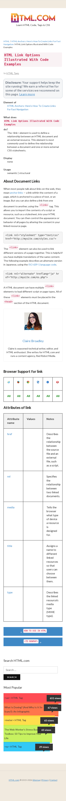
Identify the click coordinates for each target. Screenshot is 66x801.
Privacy (45, 780)
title (9, 545)
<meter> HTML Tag (15, 720)
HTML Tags (12, 73)
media (10, 507)
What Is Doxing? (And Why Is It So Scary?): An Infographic (23, 709)
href (9, 434)
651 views (55, 698)
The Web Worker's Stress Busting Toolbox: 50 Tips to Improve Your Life (23, 734)
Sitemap (36, 780)
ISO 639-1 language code (42, 264)
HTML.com (14, 780)
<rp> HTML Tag (13, 746)
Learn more (27, 94)
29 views (44, 746)
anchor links (16, 192)
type (9, 592)
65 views (49, 720)
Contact (53, 780)
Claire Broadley (33, 341)
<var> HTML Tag (13, 697)
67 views (53, 707)
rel (8, 476)
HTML (6, 41)
